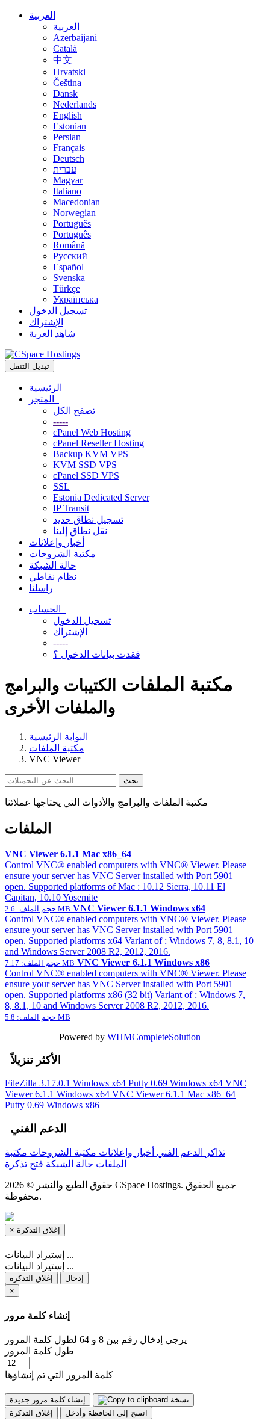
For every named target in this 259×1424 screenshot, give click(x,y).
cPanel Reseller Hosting (98, 443)
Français (69, 148)
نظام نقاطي (52, 577)
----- (60, 421)
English (67, 115)
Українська (75, 299)
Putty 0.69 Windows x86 (52, 1105)
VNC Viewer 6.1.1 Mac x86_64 (174, 1094)
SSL (61, 486)
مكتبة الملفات (56, 748)
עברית (64, 169)
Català (65, 48)
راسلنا (41, 588)
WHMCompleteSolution (154, 1037)
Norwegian (74, 213)
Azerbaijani (75, 37)
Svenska (69, 278)
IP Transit (71, 508)
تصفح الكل (74, 410)
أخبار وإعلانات (56, 542)
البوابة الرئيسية (58, 737)
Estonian (69, 126)
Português (72, 223)
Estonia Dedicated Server (101, 497)
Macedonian (76, 202)
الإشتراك (46, 322)
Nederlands (74, 104)
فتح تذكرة (24, 1164)
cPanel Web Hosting (92, 432)
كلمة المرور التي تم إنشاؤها (59, 1375)
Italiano (67, 191)
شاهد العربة (52, 333)
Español (68, 267)
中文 (62, 60)
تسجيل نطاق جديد (88, 519)
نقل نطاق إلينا (80, 531)
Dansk (65, 93)
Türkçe (66, 288)
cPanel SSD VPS (86, 475)
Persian (67, 137)
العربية (42, 15)
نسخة (178, 1399)
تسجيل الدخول (58, 311)
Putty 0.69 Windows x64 (176, 1083)
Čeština (67, 83)
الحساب (47, 609)
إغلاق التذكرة (31, 1278)
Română (69, 245)
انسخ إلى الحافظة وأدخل (106, 1412)
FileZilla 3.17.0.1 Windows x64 (66, 1083)
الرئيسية (45, 388)
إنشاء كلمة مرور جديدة (48, 1399)
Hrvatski (69, 72)
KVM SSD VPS (85, 465)
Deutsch (68, 158)
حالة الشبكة (52, 565)
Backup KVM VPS (90, 454)
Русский (70, 256)
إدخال (74, 1278)
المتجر (44, 399)
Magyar (68, 180)
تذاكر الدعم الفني (189, 1152)
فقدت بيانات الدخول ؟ (96, 654)
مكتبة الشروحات (62, 554)
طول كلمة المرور (39, 1351)
